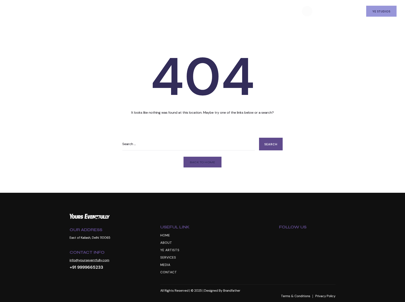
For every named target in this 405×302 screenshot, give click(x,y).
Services (187, 11)
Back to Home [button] (202, 162)
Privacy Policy (325, 296)
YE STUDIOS (381, 11)
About (134, 11)
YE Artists (159, 11)
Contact (233, 11)
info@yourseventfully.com (89, 260)
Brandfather (231, 291)
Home (114, 11)
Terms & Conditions (295, 296)
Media (210, 11)
